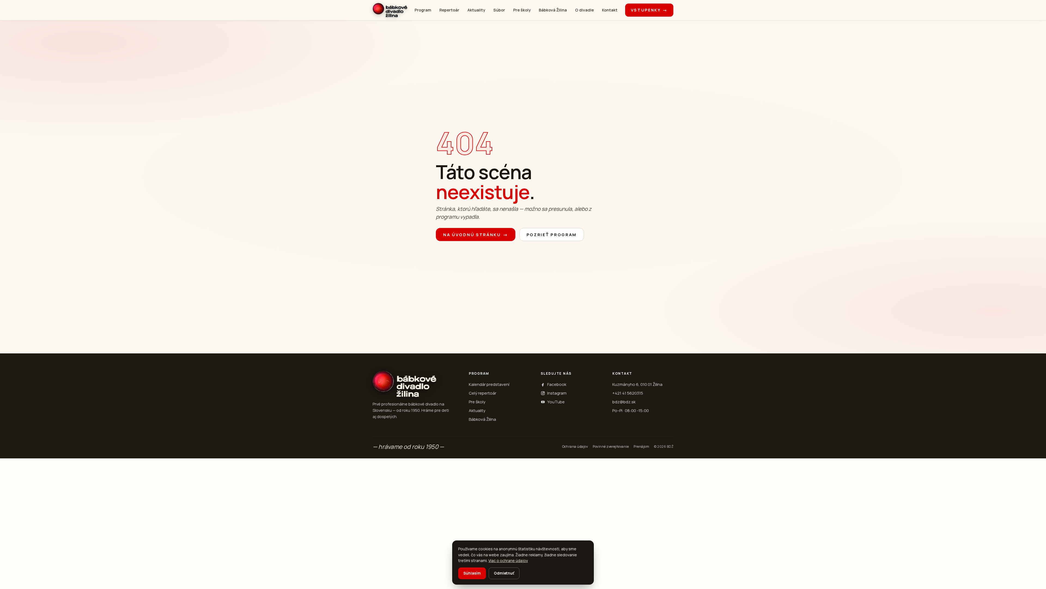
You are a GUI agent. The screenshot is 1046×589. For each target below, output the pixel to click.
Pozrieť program (552, 235)
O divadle (584, 10)
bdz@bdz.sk (623, 402)
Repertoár (449, 10)
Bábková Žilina (553, 10)
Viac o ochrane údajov (508, 560)
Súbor (499, 10)
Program (423, 10)
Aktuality (476, 10)
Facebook (556, 384)
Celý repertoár (482, 393)
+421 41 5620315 (627, 393)
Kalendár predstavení (489, 384)
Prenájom (641, 446)
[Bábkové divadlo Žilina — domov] (390, 10)
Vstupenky (649, 10)
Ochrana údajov (575, 446)
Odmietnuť (504, 573)
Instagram (557, 393)
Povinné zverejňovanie (611, 446)
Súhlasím (472, 573)
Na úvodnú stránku (475, 235)
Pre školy (522, 10)
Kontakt (610, 10)
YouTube (556, 402)
